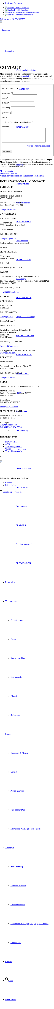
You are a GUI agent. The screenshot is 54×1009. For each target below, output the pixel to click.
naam (5, 98)
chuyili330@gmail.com (9, 292)
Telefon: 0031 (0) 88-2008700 (12, 19)
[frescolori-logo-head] (5, 30)
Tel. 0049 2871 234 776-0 (11, 427)
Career (8, 449)
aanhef (5, 88)
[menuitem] (29, 307)
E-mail (5, 103)
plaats (5, 117)
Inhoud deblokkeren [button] (8, 173)
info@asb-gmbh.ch (8, 238)
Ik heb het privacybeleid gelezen (19, 122)
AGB (7, 444)
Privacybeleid (11, 442)
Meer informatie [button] (6, 171)
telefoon (6, 107)
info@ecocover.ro (7, 377)
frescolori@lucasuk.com (10, 346)
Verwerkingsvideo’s (13, 446)
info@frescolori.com (8, 209)
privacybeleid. (26, 76)
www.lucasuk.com (7, 353)
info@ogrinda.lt (6, 317)
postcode (6, 112)
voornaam (7, 93)
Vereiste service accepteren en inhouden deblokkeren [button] (22, 176)
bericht (5, 127)
